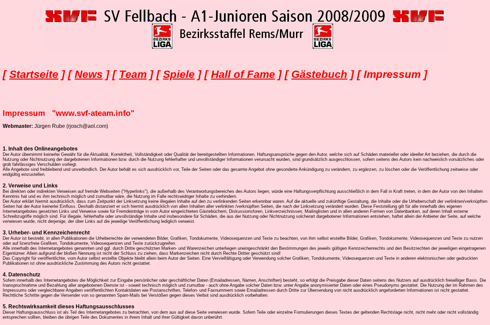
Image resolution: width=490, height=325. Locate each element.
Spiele (179, 74)
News (89, 74)
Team (133, 74)
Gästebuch (319, 74)
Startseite (33, 74)
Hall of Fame (243, 74)
